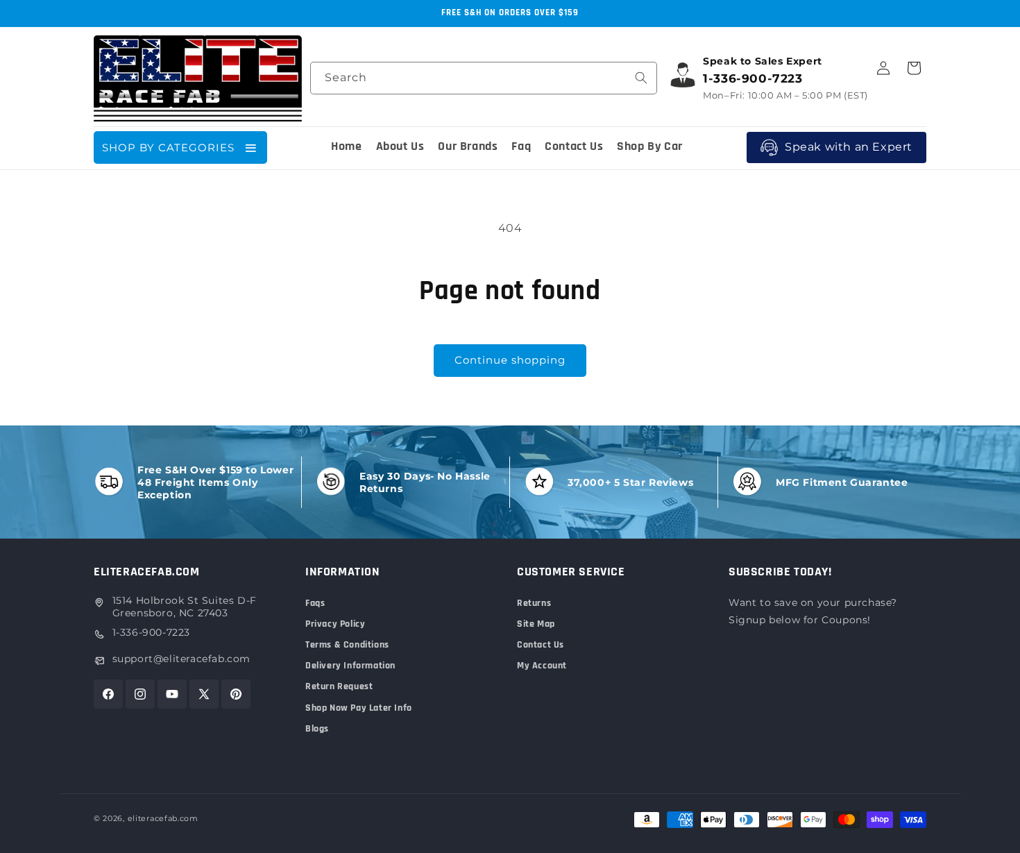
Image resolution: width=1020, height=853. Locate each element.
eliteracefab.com (163, 818)
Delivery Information (350, 665)
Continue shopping (510, 359)
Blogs (317, 729)
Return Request (339, 686)
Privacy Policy (335, 624)
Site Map (536, 624)
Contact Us (540, 645)
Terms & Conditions (347, 645)
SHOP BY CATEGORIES (168, 147)
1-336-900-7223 (151, 632)
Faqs (315, 603)
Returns (534, 603)
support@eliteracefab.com (181, 658)
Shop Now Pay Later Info (358, 708)
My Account (542, 665)
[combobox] (483, 78)
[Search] (641, 77)
